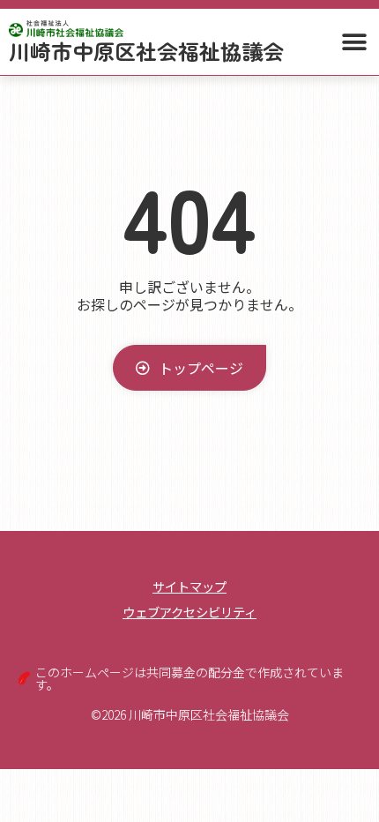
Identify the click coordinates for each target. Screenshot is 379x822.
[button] (354, 42)
